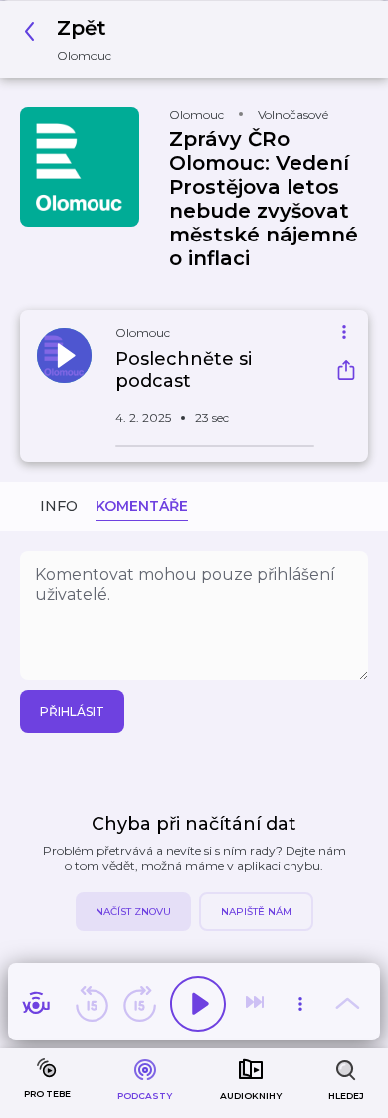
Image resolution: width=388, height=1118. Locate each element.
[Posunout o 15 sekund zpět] (91, 1004)
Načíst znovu (133, 911)
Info (59, 506)
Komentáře (142, 506)
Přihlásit (72, 711)
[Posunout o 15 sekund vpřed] (139, 1004)
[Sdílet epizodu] (346, 372)
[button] (73, 39)
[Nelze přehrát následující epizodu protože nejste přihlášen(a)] (257, 1004)
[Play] (198, 1003)
